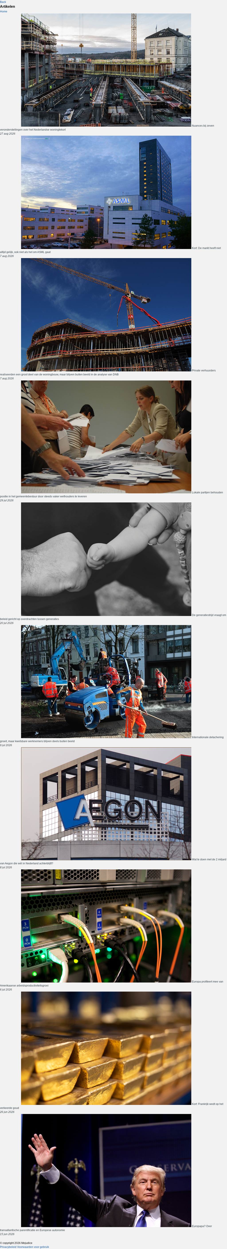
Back (3, 2)
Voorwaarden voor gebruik (33, 1247)
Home (3, 11)
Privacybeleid (8, 1247)
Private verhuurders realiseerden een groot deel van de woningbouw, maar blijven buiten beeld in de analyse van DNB (108, 374)
